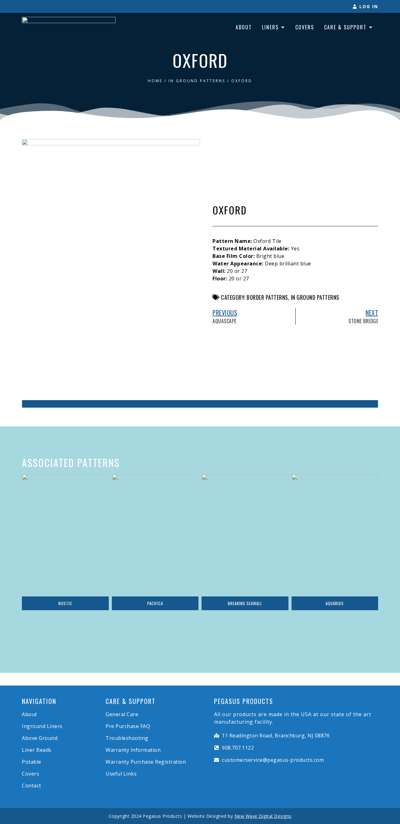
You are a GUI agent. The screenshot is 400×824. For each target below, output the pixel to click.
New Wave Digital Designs (263, 816)
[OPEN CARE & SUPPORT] (370, 27)
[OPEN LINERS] (282, 27)
